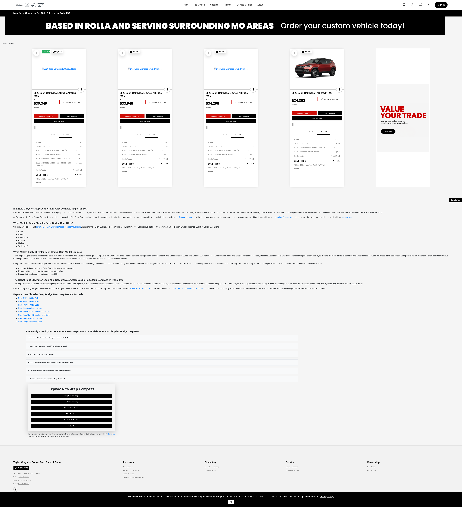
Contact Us (71, 426)
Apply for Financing (212, 467)
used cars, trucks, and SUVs (142, 289)
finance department (187, 217)
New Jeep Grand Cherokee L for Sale (34, 315)
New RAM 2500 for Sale (28, 302)
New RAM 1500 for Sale (28, 298)
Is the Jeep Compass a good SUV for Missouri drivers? (48, 346)
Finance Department (71, 408)
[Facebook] (15, 489)
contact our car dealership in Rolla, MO (187, 289)
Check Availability (72, 116)
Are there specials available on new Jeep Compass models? (50, 371)
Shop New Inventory (71, 396)
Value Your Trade (59, 121)
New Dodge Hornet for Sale (30, 322)
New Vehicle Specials (71, 420)
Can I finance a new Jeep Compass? (42, 354)
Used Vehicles (128, 474)
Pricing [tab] (66, 134)
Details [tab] (52, 134)
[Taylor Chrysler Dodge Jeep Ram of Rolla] (29, 4)
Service (290, 462)
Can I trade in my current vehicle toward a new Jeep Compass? (51, 362)
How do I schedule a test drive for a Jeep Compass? (47, 379)
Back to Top (455, 200)
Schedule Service (292, 470)
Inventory (128, 462)
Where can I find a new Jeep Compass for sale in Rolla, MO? (50, 338)
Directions (371, 467)
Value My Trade (210, 470)
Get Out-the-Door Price (73, 102)
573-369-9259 (25, 480)
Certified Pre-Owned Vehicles (134, 477)
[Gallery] (231, 27)
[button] (57, 51)
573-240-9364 (24, 477)
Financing (210, 462)
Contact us (111, 434)
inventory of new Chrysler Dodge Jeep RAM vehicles (58, 227)
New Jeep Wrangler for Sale (30, 318)
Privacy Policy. (327, 496)
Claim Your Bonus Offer (46, 116)
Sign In (441, 5)
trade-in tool (347, 217)
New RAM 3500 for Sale (28, 305)
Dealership (373, 462)
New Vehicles (128, 467)
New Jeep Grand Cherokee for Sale (33, 312)
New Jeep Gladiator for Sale (30, 308)
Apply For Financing (71, 402)
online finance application (288, 217)
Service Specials (292, 467)
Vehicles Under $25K (131, 470)
